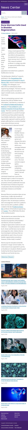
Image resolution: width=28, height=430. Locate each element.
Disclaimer (16, 425)
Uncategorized (5, 22)
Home (2, 17)
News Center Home (4, 413)
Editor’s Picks (17, 413)
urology (5, 85)
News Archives (17, 415)
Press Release (3, 416)
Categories (3, 415)
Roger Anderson (6, 33)
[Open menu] (26, 4)
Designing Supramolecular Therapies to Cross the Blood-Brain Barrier (12, 380)
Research (11, 257)
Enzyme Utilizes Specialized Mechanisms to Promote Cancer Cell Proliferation (12, 331)
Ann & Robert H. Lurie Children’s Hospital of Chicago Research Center (12, 109)
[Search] (24, 13)
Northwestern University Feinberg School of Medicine (14, 1)
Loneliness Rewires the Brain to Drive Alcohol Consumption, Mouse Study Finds (13, 307)
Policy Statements (18, 427)
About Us (16, 416)
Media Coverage (4, 418)
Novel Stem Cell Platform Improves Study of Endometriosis (13, 404)
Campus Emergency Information (7, 427)
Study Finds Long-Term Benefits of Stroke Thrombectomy (12, 355)
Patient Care (5, 257)
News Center (10, 7)
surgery (6, 211)
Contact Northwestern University (7, 425)
